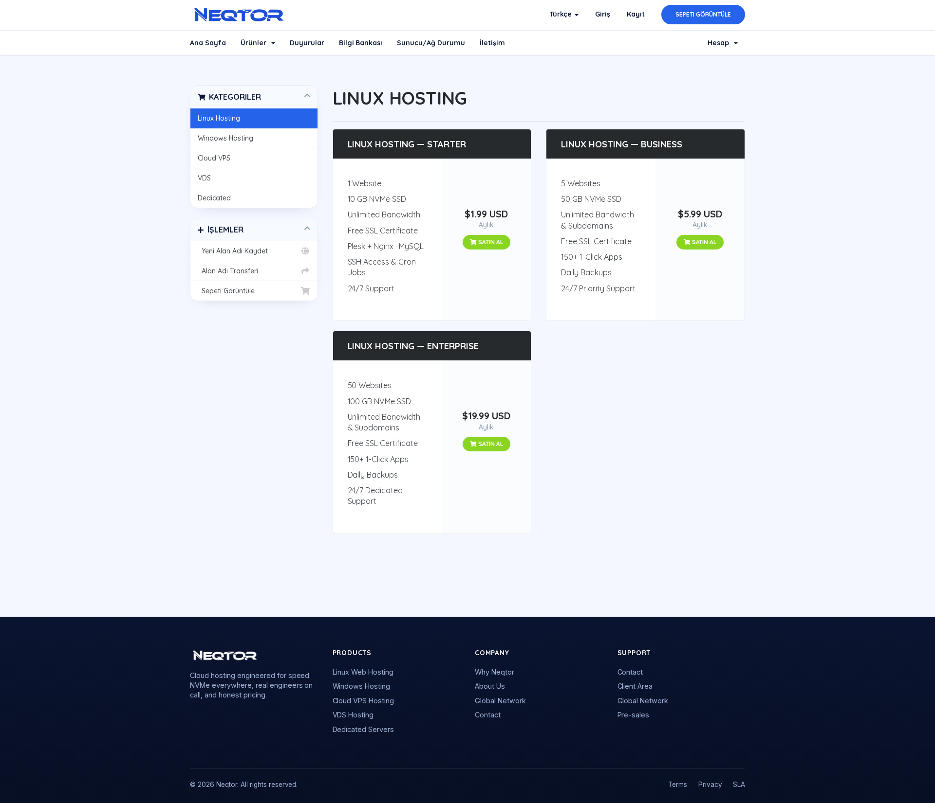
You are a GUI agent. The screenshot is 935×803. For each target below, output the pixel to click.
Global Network (500, 700)
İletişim (492, 42)
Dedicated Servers (363, 729)
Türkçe (562, 14)
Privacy (710, 784)
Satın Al (490, 242)
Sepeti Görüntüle (703, 14)
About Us (490, 686)
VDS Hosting (353, 715)
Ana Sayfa (208, 42)
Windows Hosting (225, 138)
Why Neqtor (494, 672)
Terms (677, 784)
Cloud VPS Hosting (363, 700)
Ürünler (255, 42)
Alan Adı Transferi (228, 271)
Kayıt (636, 14)
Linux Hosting (219, 118)
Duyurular (307, 42)
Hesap (720, 42)
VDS (204, 178)
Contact (488, 715)
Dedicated (214, 198)
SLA (739, 784)
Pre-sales (633, 715)
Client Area (635, 686)
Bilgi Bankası (361, 42)
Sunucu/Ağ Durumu (431, 42)
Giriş (602, 14)
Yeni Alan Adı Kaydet (233, 251)
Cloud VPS (214, 158)
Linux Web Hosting (363, 672)
